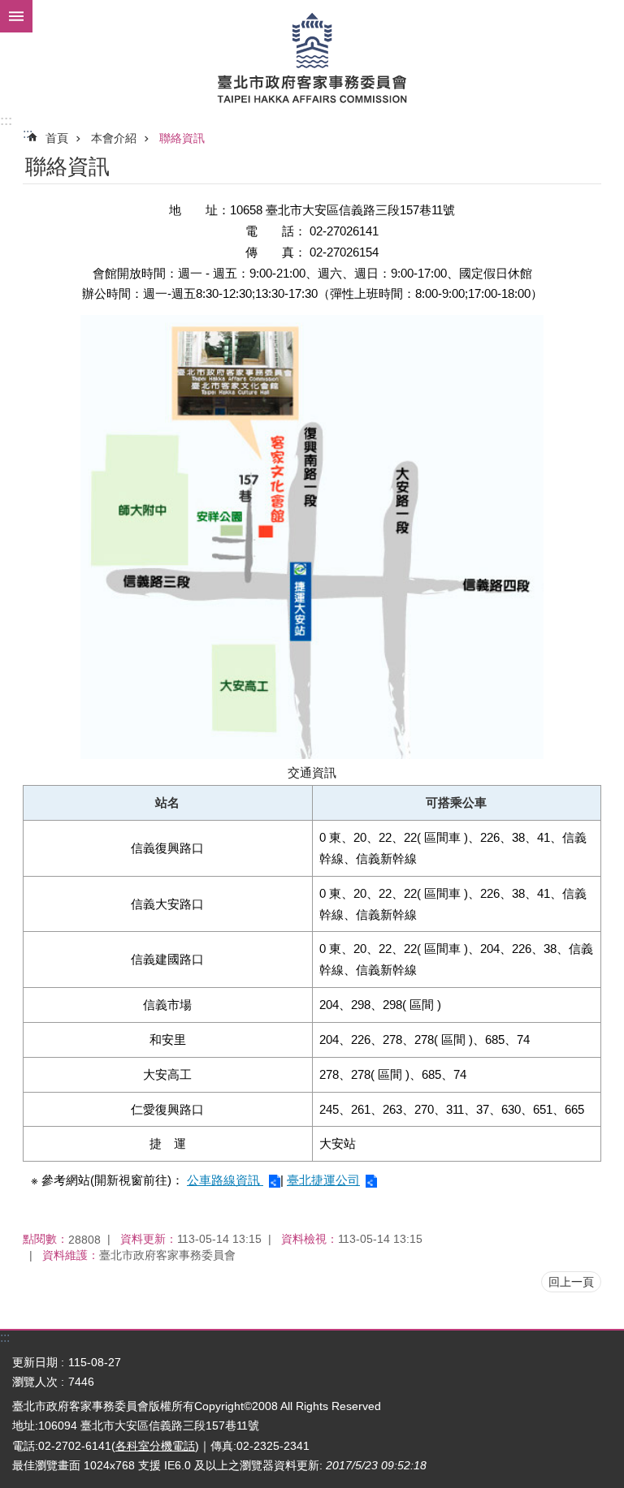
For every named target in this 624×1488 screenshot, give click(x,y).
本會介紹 (113, 138)
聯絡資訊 (182, 138)
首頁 (57, 138)
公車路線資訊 (225, 1180)
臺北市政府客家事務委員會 (312, 57)
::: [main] (27, 133)
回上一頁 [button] (571, 1281)
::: (6, 120)
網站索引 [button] (16, 16)
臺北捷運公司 (323, 1180)
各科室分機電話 (155, 1445)
